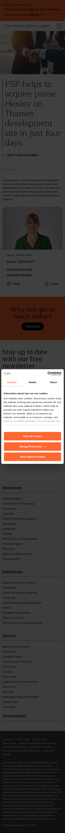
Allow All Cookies (32, 436)
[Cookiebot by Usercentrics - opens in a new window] (47, 373)
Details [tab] (32, 382)
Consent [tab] (11, 382)
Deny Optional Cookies (32, 456)
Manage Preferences (30, 446)
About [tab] (53, 382)
